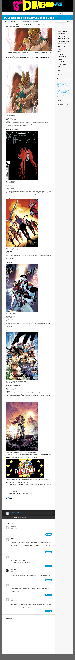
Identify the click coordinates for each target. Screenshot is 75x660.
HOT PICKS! (60, 49)
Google (20, 517)
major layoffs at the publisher (32, 56)
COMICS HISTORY (61, 39)
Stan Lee (68, 93)
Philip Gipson (13, 526)
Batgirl (60, 83)
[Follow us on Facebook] (64, 13)
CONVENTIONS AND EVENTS (63, 41)
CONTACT (11, 13)
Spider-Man (64, 93)
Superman (65, 94)
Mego (65, 90)
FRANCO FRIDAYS (61, 48)
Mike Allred (60, 91)
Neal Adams (65, 91)
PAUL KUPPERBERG (62, 58)
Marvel (62, 90)
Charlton (62, 85)
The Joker (58, 95)
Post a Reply (48, 534)
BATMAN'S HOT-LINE (62, 33)
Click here (18, 491)
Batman (63, 83)
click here (40, 455)
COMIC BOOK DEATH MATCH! (63, 38)
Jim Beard (69, 89)
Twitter (25, 517)
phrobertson (13, 556)
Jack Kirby (65, 89)
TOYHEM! (61, 95)
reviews (67, 92)
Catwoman (58, 85)
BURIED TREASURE (62, 36)
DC (58, 87)
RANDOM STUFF (14, 21)
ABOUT (5, 13)
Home (6, 21)
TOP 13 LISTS (60, 66)
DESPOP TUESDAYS (62, 44)
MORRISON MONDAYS (62, 53)
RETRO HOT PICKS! (62, 64)
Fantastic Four (59, 88)
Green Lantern (59, 89)
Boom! (59, 84)
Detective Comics (66, 87)
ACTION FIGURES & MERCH (63, 31)
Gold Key (67, 88)
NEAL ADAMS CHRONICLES (63, 56)
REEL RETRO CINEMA (62, 63)
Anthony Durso (63, 82)
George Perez (64, 88)
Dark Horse (68, 85)
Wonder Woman (59, 96)
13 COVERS (60, 29)
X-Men (63, 96)
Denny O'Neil (61, 87)
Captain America (66, 84)
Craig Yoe (64, 85)
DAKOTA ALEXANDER (62, 43)
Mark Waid (58, 90)
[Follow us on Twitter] (60, 13)
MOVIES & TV (60, 54)
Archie (66, 82)
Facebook (23, 517)
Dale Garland (13, 569)
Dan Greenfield (18, 24)
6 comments (40, 24)
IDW (62, 89)
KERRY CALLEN (61, 51)
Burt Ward (62, 84)
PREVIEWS (60, 59)
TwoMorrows (65, 95)
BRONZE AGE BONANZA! (63, 34)
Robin (58, 93)
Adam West (59, 82)
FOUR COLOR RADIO (62, 46)
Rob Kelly (60, 93)
